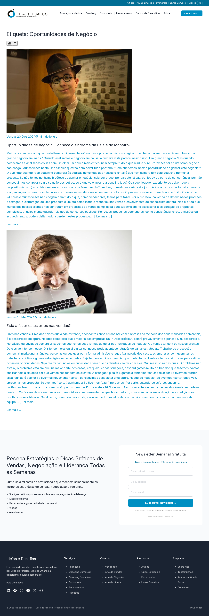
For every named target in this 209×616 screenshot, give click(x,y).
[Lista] (15, 43)
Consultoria (75, 582)
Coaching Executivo (80, 577)
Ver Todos (111, 566)
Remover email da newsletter (161, 516)
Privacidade (196, 608)
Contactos (183, 587)
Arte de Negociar (114, 577)
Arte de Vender (113, 572)
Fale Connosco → (16, 582)
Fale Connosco (191, 13)
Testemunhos (185, 572)
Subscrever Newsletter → (160, 502)
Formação (74, 566)
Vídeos (192, 3)
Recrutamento (77, 587)
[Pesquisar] (199, 3)
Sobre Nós (183, 566)
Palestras (74, 592)
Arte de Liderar (113, 582)
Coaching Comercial (80, 572)
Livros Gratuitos (178, 3)
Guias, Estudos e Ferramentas (152, 3)
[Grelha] (9, 43)
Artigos (130, 3)
